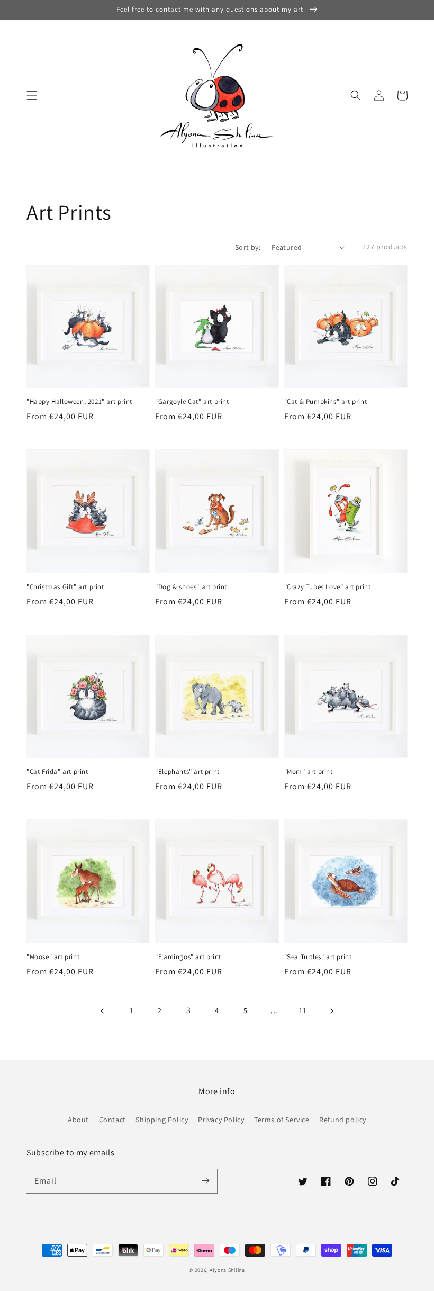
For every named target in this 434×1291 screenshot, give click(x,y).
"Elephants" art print (187, 771)
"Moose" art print (52, 956)
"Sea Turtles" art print (318, 956)
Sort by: (247, 247)
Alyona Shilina (227, 1270)
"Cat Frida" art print (57, 771)
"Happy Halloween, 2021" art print (79, 401)
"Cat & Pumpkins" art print (325, 401)
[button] (31, 95)
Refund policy (342, 1119)
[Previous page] (102, 1011)
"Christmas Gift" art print (65, 586)
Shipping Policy (161, 1119)
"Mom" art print (308, 771)
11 (302, 1010)
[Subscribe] (205, 1181)
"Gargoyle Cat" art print (192, 401)
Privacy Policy (221, 1119)
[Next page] (331, 1011)
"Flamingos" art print (188, 956)
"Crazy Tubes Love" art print (327, 586)
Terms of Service (282, 1119)
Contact (112, 1119)
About (78, 1119)
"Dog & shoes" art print (191, 586)
